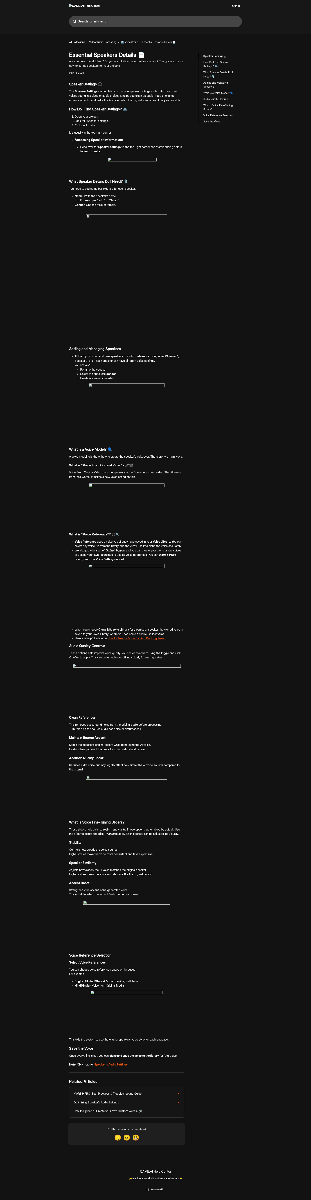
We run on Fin (157, 1189)
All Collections (77, 42)
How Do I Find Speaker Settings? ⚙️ (216, 64)
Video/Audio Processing (102, 42)
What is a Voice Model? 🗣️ (218, 92)
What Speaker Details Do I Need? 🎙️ (218, 74)
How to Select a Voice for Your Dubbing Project (137, 638)
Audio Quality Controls (215, 99)
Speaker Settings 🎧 (215, 56)
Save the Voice (211, 121)
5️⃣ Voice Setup (129, 42)
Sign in (236, 5)
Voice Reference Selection (218, 115)
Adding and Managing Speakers (215, 84)
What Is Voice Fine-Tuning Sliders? (218, 107)
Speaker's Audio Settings (111, 1064)
